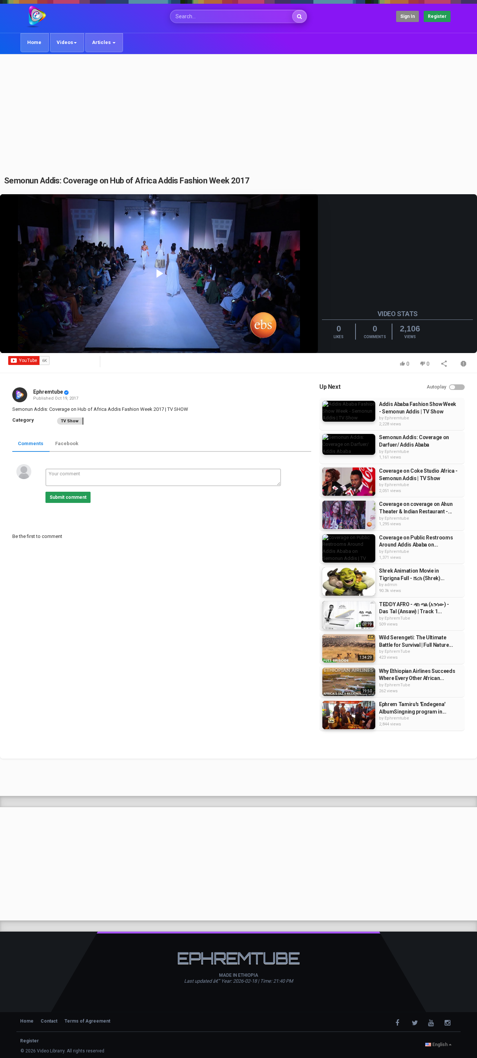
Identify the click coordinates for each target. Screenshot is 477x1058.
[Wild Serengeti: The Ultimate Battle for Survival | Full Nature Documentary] (348, 648)
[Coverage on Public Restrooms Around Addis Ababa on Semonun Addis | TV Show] (348, 548)
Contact (49, 1021)
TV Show (70, 421)
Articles (102, 42)
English (440, 1044)
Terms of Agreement (87, 1021)
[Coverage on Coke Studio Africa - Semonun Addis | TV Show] (348, 481)
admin (391, 584)
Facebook (66, 443)
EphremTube (397, 618)
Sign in (407, 16)
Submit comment (68, 497)
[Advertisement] (238, 111)
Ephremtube (48, 392)
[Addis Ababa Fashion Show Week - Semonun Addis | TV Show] (348, 411)
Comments (30, 443)
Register (437, 16)
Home (34, 42)
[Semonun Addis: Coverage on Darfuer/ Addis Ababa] (348, 444)
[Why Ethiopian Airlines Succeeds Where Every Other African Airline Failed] (348, 682)
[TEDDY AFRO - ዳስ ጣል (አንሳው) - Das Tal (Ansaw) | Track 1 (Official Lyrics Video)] (348, 615)
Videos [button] (65, 42)
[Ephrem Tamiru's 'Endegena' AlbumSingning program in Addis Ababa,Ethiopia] (348, 715)
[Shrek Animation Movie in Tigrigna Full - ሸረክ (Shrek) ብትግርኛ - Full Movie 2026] (348, 581)
